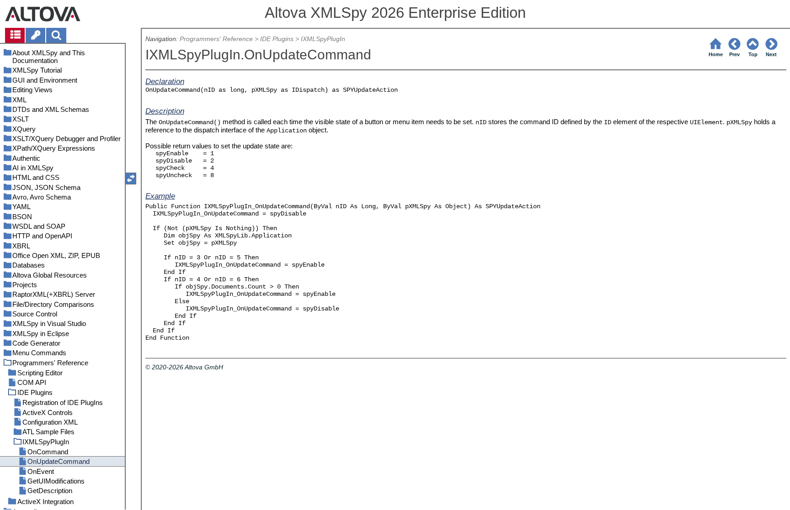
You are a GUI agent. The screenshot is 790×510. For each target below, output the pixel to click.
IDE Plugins (277, 39)
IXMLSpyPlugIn (323, 39)
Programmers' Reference (216, 39)
